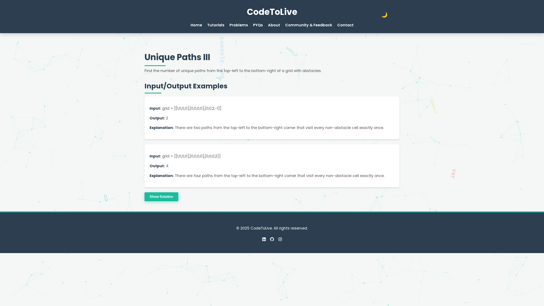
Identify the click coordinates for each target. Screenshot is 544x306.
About (274, 25)
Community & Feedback (308, 25)
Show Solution (161, 196)
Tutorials (215, 25)
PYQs (258, 25)
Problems (239, 25)
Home (196, 25)
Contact (345, 25)
